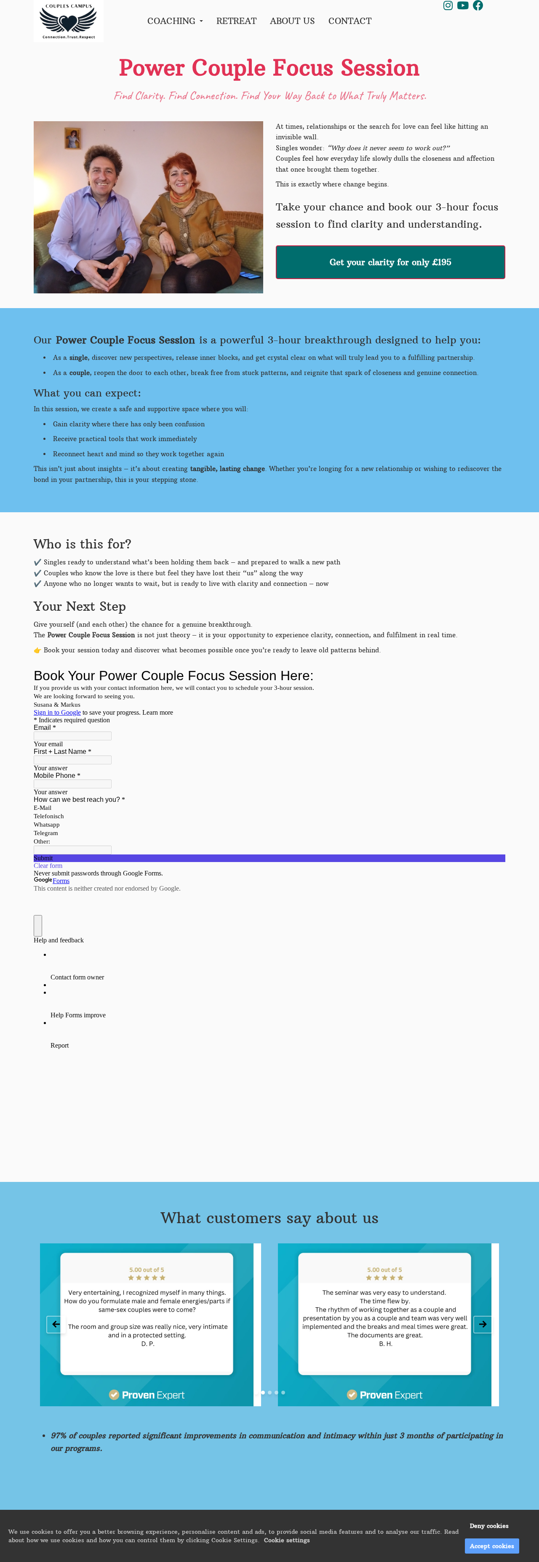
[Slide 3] (270, 1392)
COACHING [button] (173, 21)
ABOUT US (292, 21)
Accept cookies (492, 1546)
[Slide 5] (283, 1392)
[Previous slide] (56, 1324)
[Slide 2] (263, 1392)
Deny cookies (489, 1526)
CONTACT (349, 21)
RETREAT (236, 21)
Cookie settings (287, 1540)
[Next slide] (483, 1324)
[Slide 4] (276, 1392)
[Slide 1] (256, 1392)
